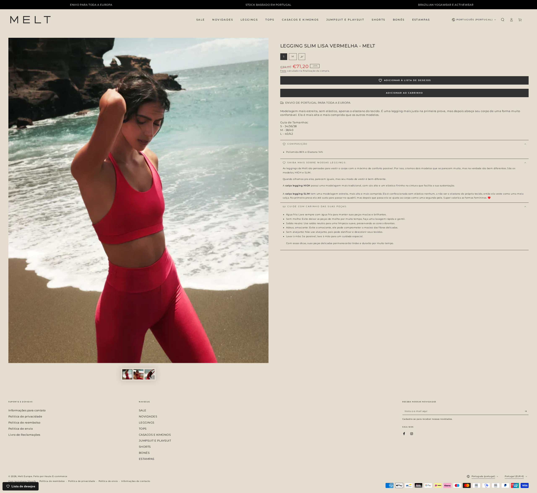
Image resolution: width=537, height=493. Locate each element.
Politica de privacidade (25, 416)
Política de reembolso (52, 481)
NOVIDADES (148, 416)
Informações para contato (27, 410)
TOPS (143, 428)
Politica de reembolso (24, 422)
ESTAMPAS (146, 458)
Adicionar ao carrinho (404, 93)
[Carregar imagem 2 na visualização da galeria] (138, 374)
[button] (502, 19)
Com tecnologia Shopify (22, 481)
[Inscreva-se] (527, 411)
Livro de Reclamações (24, 434)
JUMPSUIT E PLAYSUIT (155, 440)
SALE (142, 410)
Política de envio (108, 481)
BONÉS (144, 452)
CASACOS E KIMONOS (155, 434)
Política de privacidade (81, 481)
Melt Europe (25, 476)
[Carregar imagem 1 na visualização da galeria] (127, 374)
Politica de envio (20, 428)
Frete (283, 71)
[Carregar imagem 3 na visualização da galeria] (150, 374)
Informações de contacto (135, 481)
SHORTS (145, 446)
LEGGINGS (146, 422)
